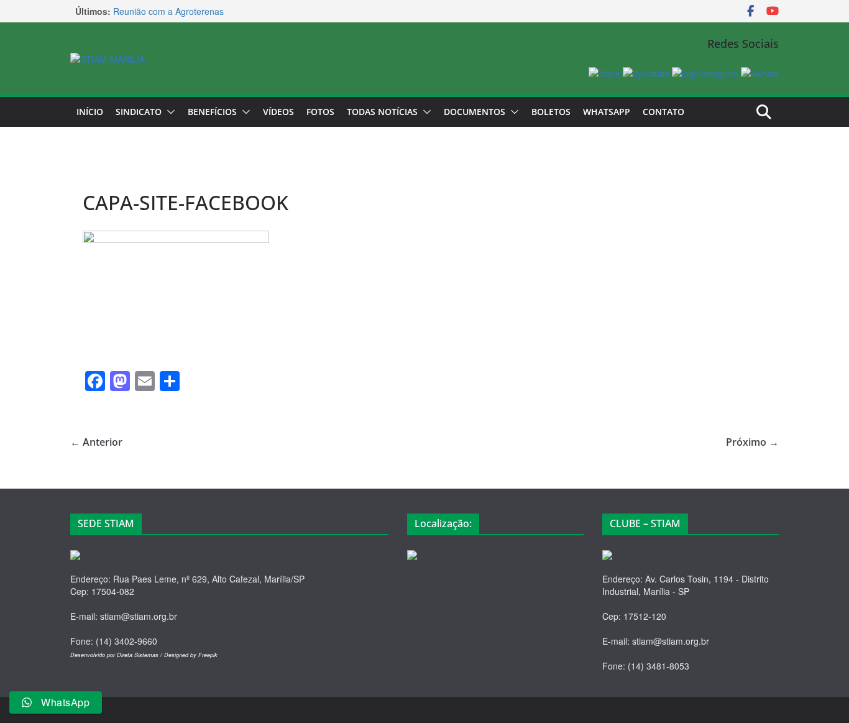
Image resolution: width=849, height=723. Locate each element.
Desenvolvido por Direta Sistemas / (117, 655)
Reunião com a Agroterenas (168, 12)
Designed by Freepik (191, 655)
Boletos (551, 111)
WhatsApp (606, 111)
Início (89, 111)
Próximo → (752, 442)
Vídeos (278, 111)
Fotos (320, 111)
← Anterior (96, 442)
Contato (663, 111)
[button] (168, 112)
